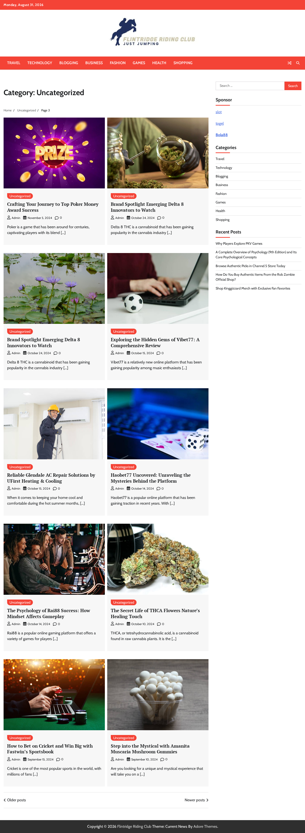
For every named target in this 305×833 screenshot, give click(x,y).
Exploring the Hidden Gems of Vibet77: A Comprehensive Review (155, 342)
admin (16, 218)
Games (139, 63)
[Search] (297, 63)
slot (219, 112)
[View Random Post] (289, 63)
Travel (13, 63)
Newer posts (195, 800)
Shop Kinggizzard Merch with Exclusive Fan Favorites (253, 288)
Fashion (118, 63)
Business (94, 63)
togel (220, 123)
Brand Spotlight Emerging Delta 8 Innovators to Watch (147, 207)
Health (159, 63)
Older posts (16, 800)
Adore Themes (205, 826)
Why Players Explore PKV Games (239, 243)
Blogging (68, 63)
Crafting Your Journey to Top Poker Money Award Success (52, 207)
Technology (39, 63)
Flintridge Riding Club (134, 826)
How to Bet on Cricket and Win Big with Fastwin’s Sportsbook (50, 749)
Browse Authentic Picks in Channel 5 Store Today (250, 266)
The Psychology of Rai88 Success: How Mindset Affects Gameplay (48, 613)
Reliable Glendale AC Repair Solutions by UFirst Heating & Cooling (51, 478)
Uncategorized (20, 196)
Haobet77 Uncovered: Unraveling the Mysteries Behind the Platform (151, 478)
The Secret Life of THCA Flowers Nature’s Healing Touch (155, 613)
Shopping (183, 63)
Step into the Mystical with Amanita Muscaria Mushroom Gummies (150, 749)
